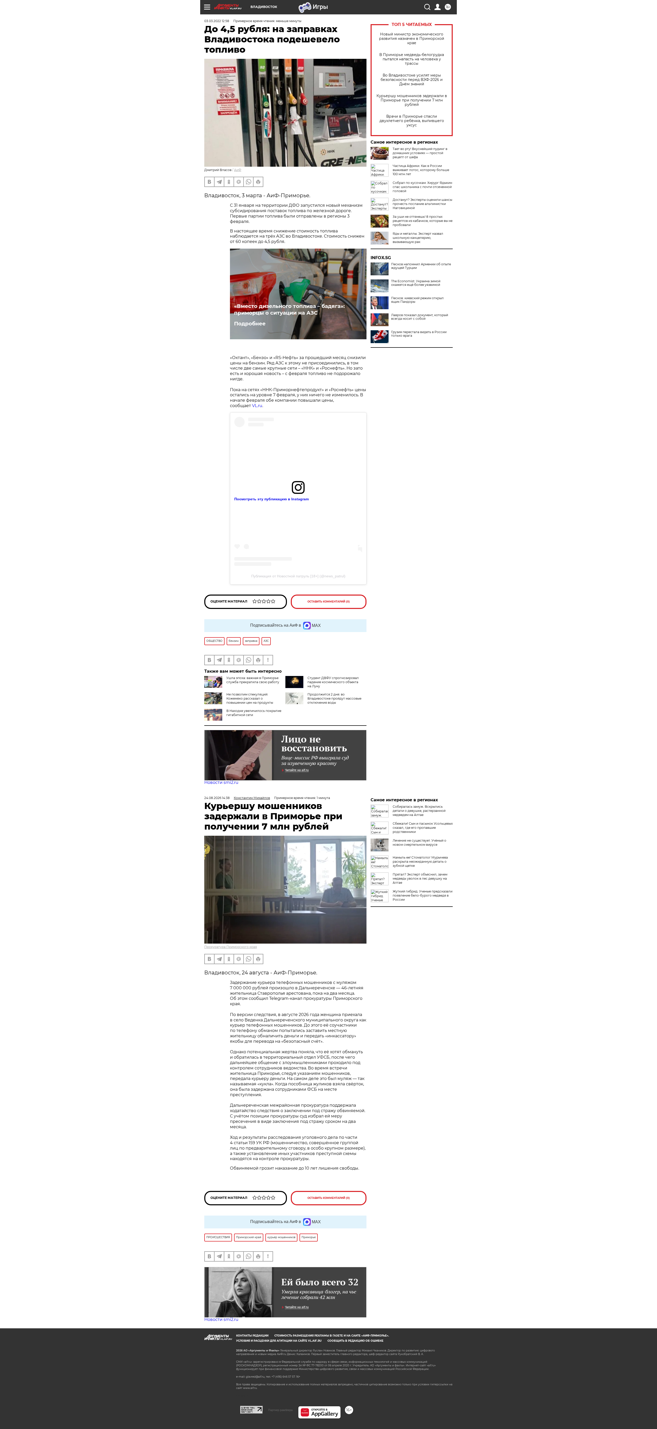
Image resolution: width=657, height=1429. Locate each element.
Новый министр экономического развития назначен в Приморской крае (411, 38)
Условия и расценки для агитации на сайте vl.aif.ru (279, 1340)
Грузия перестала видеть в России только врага (419, 333)
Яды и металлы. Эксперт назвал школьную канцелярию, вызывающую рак (418, 238)
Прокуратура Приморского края (230, 947)
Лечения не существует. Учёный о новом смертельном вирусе (419, 843)
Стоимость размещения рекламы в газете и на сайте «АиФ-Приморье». (331, 1335)
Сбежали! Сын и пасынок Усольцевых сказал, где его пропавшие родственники (423, 828)
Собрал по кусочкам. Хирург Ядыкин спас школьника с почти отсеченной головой (422, 187)
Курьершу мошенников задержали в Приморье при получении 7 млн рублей (411, 100)
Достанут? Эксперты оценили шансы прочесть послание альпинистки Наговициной (422, 204)
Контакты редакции (252, 1335)
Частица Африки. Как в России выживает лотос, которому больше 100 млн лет (421, 170)
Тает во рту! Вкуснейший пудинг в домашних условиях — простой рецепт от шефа (420, 153)
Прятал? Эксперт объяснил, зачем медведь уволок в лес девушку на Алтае (420, 878)
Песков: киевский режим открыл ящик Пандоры (417, 300)
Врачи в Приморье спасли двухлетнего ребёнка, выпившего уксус (412, 120)
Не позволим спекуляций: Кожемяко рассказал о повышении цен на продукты (249, 698)
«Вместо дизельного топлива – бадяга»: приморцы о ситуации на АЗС (289, 309)
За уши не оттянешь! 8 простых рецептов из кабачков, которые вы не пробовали (422, 221)
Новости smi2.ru (221, 782)
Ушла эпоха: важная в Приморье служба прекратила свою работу (252, 680)
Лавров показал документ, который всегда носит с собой (419, 317)
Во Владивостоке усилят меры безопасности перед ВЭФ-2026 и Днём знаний (412, 79)
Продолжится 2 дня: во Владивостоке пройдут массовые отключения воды (334, 698)
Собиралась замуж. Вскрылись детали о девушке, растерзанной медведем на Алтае (419, 811)
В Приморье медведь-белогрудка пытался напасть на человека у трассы (411, 59)
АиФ (237, 170)
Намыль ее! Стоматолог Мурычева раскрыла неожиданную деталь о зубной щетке (420, 861)
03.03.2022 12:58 (216, 21)
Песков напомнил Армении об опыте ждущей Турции (421, 266)
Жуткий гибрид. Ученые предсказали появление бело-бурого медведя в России (422, 895)
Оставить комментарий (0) (328, 601)
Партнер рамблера (280, 1410)
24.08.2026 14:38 (217, 798)
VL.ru (257, 405)
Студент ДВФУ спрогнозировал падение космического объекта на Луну (333, 682)
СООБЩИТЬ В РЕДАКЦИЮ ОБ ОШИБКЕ (355, 1340)
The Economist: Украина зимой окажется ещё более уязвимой (415, 283)
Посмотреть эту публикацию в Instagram (271, 499)
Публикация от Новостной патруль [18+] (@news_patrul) (298, 576)
